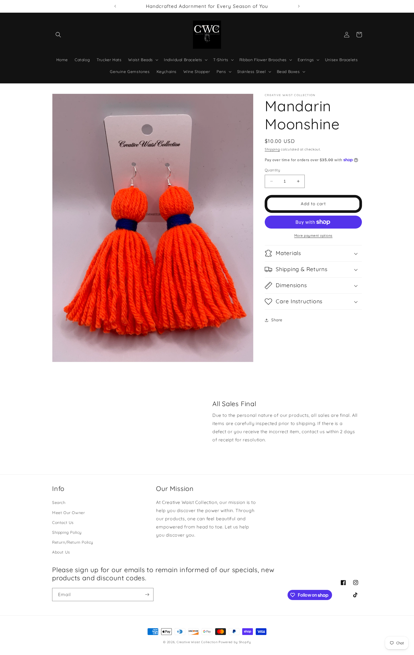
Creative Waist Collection (197, 642)
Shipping (272, 149)
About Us (61, 552)
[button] (58, 34)
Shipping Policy (67, 532)
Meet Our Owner (68, 512)
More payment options (313, 235)
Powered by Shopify (235, 642)
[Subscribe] (147, 594)
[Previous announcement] (115, 6)
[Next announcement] (299, 6)
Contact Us (63, 522)
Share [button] (276, 319)
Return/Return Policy (72, 542)
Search (59, 502)
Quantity (272, 170)
